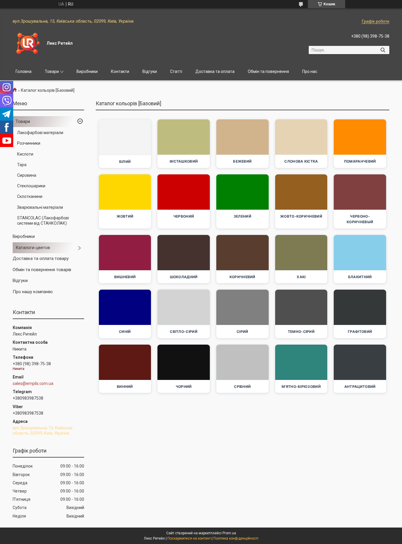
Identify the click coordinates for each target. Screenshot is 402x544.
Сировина (26, 175)
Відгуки (149, 71)
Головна (23, 71)
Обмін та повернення (268, 71)
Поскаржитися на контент (189, 538)
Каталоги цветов (33, 247)
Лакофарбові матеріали (40, 132)
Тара (21, 164)
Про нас (309, 71)
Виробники (87, 71)
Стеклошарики (31, 185)
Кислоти (25, 154)
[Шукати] (382, 50)
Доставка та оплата (215, 71)
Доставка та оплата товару (41, 258)
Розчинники (28, 143)
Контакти (120, 71)
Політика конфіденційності (235, 538)
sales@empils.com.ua (33, 383)
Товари (52, 71)
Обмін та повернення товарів (42, 269)
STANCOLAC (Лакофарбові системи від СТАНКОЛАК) (43, 221)
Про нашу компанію (33, 291)
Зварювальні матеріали (40, 207)
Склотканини (29, 196)
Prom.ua (229, 533)
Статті (176, 71)
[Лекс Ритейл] (27, 43)
